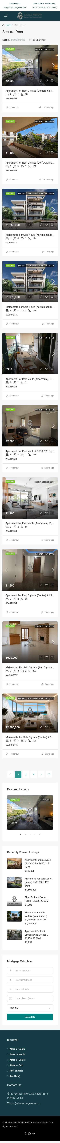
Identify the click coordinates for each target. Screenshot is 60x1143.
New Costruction (35, 194)
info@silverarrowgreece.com (14, 7)
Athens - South (17, 1049)
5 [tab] (41, 835)
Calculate (30, 1017)
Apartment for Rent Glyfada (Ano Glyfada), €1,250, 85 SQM (36, 935)
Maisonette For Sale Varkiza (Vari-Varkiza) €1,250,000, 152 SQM (36, 916)
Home (8, 25)
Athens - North (17, 1054)
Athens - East (16, 1065)
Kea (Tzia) (15, 1076)
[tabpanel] (30, 812)
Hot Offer (49, 49)
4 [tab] (36, 835)
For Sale (22, 194)
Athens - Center (18, 1060)
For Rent (39, 49)
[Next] (41, 774)
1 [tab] (22, 835)
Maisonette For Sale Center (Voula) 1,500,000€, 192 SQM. (38, 882)
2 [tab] (26, 835)
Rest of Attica (16, 1070)
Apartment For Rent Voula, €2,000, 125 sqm (30, 451)
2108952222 (14, 3)
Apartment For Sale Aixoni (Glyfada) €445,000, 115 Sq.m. (38, 863)
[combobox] (21, 40)
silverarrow (14, 107)
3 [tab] (31, 835)
